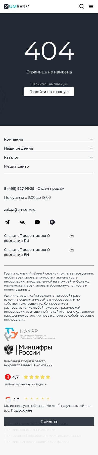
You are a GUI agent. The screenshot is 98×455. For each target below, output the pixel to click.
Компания (13, 139)
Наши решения (18, 148)
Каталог (11, 157)
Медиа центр (16, 166)
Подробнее (21, 410)
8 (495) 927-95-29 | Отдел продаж (34, 188)
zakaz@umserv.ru (19, 209)
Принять (49, 421)
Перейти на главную (49, 91)
